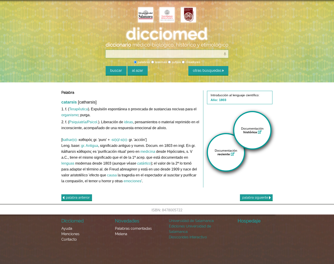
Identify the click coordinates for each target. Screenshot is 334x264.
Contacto (69, 239)
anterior (78, 197)
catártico (144, 163)
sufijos (176, 62)
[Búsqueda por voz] (225, 54)
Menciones (70, 234)
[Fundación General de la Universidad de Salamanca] (188, 15)
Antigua (92, 146)
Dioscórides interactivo (188, 237)
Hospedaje (249, 221)
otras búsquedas (207, 70)
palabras (143, 62)
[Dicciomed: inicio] (167, 34)
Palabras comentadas (133, 228)
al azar (137, 70)
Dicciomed (72, 221)
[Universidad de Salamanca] (167, 15)
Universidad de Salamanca (191, 221)
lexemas (160, 62)
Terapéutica (78, 109)
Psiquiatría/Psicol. (83, 122)
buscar (116, 70)
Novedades (127, 221)
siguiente (255, 197)
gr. (83, 146)
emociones (132, 181)
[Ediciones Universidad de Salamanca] (145, 15)
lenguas (67, 163)
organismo (69, 115)
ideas (128, 122)
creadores (192, 62)
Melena (121, 234)
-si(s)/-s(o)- (119, 140)
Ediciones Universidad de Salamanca (190, 229)
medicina (147, 151)
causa (112, 175)
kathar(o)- (70, 140)
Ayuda (66, 228)
